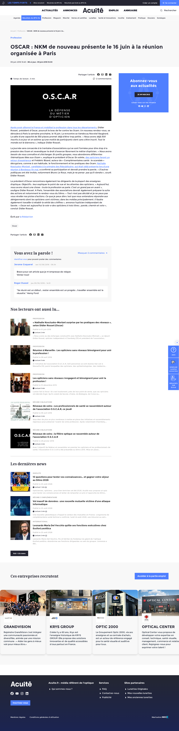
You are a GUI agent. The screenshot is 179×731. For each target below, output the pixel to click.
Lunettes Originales (138, 689)
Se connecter (170, 3)
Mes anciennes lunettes (140, 697)
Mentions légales (17, 717)
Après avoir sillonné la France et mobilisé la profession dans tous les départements (53, 127)
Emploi (113, 10)
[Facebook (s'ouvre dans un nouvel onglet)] (139, 106)
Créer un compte (150, 3)
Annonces (70, 10)
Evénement (131, 18)
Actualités (50, 10)
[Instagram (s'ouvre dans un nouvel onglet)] (145, 106)
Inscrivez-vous (20, 703)
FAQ (104, 689)
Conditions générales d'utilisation (44, 717)
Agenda (16, 18)
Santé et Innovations (107, 18)
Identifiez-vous (20, 259)
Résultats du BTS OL (54, 3)
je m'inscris (143, 94)
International (40, 521)
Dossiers (151, 18)
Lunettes (92, 18)
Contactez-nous (110, 693)
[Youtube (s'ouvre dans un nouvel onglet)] (142, 106)
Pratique (141, 18)
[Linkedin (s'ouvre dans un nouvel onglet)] (148, 106)
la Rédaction (26, 217)
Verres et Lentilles (79, 18)
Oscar (14, 226)
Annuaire (130, 10)
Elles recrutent (39, 3)
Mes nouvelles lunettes (140, 693)
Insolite (121, 18)
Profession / (22, 31)
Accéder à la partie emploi (151, 576)
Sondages (161, 18)
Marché (66, 18)
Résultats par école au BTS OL (75, 3)
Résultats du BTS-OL (31, 18)
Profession (46, 18)
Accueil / (13, 31)
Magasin (57, 18)
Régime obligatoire (42, 402)
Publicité (106, 697)
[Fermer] (177, 343)
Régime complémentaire (45, 497)
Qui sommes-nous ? (62, 689)
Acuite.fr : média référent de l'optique (71, 682)
